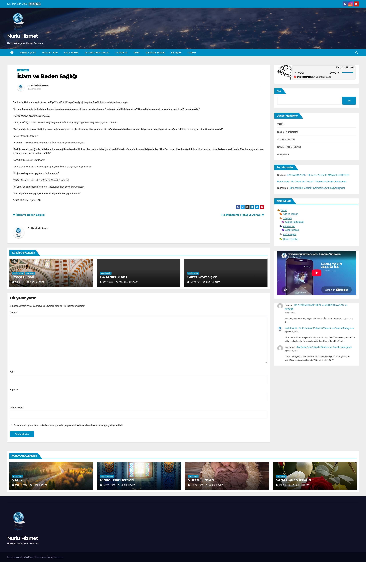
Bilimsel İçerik (155, 52)
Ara (279, 91)
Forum (191, 52)
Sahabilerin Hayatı (97, 52)
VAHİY (280, 124)
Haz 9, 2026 (284, 485)
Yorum (14, 312)
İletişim (176, 52)
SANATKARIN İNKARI (289, 147)
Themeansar (58, 557)
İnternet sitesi (16, 407)
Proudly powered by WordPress (20, 557)
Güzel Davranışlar (202, 277)
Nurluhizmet (37, 282)
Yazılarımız (71, 52)
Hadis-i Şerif (28, 52)
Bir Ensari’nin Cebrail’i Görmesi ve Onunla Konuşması (318, 181)
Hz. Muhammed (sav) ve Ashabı (241, 214)
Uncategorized (107, 476)
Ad (12, 372)
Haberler (122, 52)
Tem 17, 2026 (21, 485)
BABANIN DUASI (113, 277)
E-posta (14, 389)
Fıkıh (137, 52)
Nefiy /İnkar (283, 154)
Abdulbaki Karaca (39, 85)
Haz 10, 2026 (197, 485)
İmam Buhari (23, 277)
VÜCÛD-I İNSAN (286, 139)
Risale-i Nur (50, 52)
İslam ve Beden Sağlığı (30, 214)
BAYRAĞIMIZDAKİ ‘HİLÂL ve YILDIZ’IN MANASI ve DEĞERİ (318, 175)
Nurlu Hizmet (22, 36)
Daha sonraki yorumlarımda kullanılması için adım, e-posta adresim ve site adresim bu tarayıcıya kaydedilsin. (69, 425)
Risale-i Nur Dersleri (288, 132)
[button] (356, 52)
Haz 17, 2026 (109, 485)
